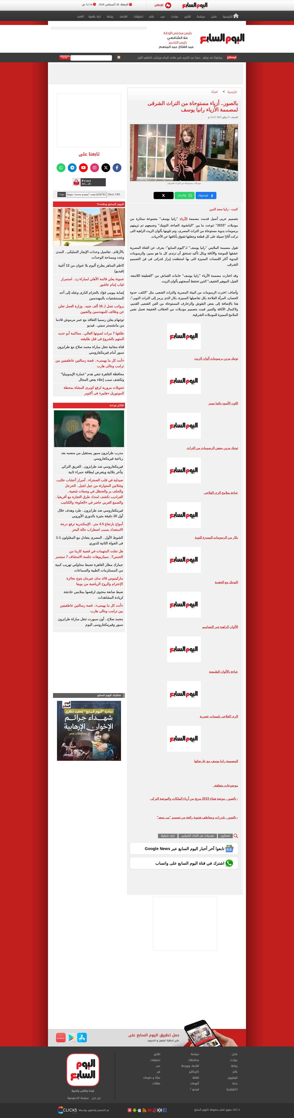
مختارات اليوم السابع (109, 695)
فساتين (225, 836)
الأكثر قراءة (117, 405)
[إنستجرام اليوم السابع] (94, 167)
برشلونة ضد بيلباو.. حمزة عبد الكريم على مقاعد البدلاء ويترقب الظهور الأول (179, 57)
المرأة (214, 92)
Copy (62, 194)
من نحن (96, 1098)
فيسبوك (203, 195)
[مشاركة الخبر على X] (164, 195)
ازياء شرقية (168, 836)
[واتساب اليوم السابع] (61, 167)
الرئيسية (232, 92)
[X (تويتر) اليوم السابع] (105, 167)
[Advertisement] (147, 988)
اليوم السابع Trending (110, 204)
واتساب (181, 195)
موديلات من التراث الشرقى (197, 836)
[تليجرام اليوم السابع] (72, 167)
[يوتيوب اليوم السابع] (83, 167)
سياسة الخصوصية (78, 1098)
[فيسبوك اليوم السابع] (117, 167)
